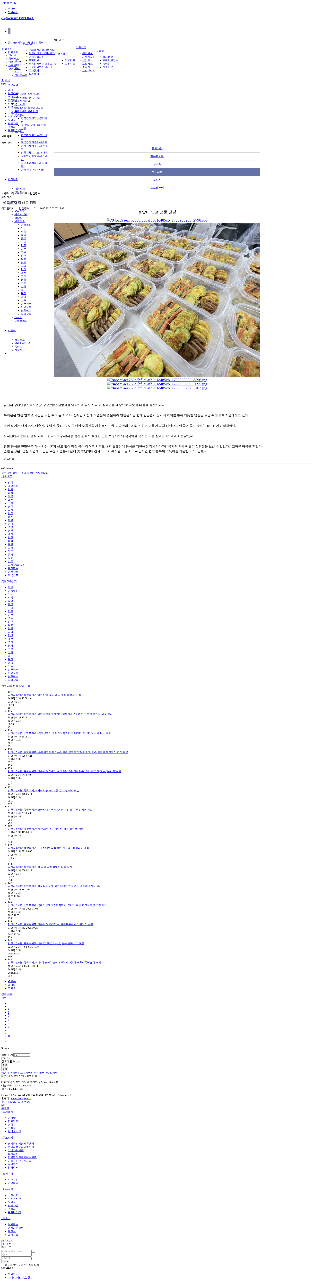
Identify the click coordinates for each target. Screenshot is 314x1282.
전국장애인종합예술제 (34, 142)
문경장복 (26, 307)
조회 (27, 686)
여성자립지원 (22, 101)
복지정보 (19, 339)
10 (9, 1035)
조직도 (18, 71)
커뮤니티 (81, 47)
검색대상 (6, 1054)
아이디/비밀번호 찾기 (20, 1277)
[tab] (157, 1112)
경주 (23, 245)
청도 (23, 290)
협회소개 (13, 52)
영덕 (23, 262)
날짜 (21, 686)
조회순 (12, 988)
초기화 (12, 981)
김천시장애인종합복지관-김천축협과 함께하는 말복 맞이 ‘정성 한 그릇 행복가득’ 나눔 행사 (60, 714)
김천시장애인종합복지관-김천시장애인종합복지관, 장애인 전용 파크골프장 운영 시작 (57, 905)
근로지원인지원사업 (26, 111)
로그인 (12, 9)
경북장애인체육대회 (32, 169)
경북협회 (26, 224)
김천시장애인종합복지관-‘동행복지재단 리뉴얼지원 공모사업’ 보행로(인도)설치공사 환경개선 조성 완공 (68, 752)
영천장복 (26, 310)
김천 (23, 248)
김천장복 (26, 303)
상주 (23, 300)
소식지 (18, 317)
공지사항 (19, 211)
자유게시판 (20, 214)
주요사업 (13, 84)
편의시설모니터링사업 (27, 97)
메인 (10, 90)
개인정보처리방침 (22, 1072)
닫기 (7, 80)
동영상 (18, 346)
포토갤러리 (20, 320)
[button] (4, 476)
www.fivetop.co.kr (21, 1098)
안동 (23, 228)
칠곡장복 (26, 314)
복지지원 (19, 104)
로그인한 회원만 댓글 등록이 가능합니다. (25, 473)
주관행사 (19, 114)
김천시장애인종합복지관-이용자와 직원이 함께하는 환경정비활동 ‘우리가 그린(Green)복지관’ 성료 (64, 771)
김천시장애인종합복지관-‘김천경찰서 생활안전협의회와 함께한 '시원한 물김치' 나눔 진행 (59, 733)
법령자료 (19, 350)
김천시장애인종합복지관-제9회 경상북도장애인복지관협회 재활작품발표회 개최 (54, 962)
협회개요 (19, 65)
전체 (10, 482)
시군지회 (19, 188)
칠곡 (23, 235)
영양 (23, 266)
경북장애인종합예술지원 (28, 108)
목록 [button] (9, 994)
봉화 (23, 279)
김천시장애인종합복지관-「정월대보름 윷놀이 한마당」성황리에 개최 (48, 847)
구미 (23, 241)
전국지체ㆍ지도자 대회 (34, 152)
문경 (23, 293)
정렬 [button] (4, 994)
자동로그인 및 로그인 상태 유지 (22, 1265)
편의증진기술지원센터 (27, 94)
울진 (23, 238)
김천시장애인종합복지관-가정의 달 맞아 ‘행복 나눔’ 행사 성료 (43, 790)
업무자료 (70, 63)
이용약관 (6, 1072)
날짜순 (12, 984)
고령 (23, 286)
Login (5, 1261)
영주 (23, 252)
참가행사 (34, 74)
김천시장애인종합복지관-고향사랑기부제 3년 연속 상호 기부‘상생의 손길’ (50, 809)
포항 (23, 283)
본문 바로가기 (9, 2)
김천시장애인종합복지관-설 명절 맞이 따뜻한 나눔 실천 (40, 867)
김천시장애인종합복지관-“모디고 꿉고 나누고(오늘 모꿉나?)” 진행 (46, 943)
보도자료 (19, 221)
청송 (23, 296)
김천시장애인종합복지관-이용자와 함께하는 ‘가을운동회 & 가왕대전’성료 (50, 924)
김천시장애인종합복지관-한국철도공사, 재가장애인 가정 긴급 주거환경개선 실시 (55, 886)
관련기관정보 (22, 343)
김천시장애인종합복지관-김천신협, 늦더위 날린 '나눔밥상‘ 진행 (44, 695)
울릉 (23, 259)
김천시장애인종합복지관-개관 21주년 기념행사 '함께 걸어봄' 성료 (46, 828)
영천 (23, 276)
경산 (23, 269)
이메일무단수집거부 (46, 1072)
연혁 (11, 62)
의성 (23, 231)
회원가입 (15, 1101)
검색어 (8, 1061)
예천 (23, 272)
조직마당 (13, 179)
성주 (23, 255)
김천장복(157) (16, 564)
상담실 (18, 217)
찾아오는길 (20, 75)
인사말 (18, 61)
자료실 (12, 330)
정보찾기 (13, 12)
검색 (5, 1065)
